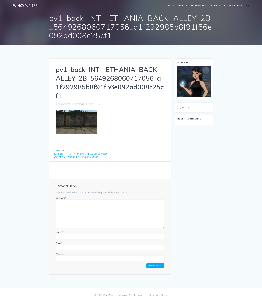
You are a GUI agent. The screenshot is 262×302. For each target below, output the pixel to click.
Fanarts (182, 5)
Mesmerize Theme (158, 295)
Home (171, 5)
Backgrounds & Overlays (205, 5)
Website (60, 254)
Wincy (25, 5)
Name (59, 232)
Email (59, 243)
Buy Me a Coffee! (233, 5)
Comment (61, 197)
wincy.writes (64, 103)
